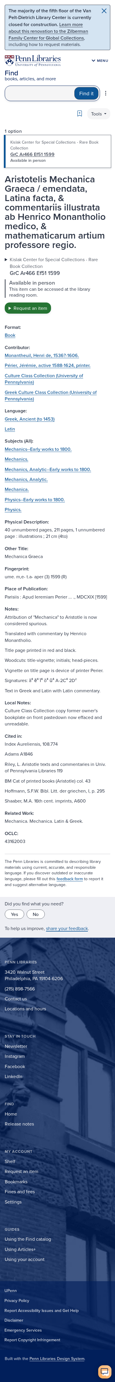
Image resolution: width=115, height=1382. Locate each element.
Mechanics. (16, 459)
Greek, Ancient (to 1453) (30, 419)
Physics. (13, 509)
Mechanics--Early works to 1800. (38, 449)
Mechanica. (17, 489)
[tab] (57, 151)
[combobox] (39, 93)
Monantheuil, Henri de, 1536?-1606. (42, 355)
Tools (97, 114)
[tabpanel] (57, 285)
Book (10, 335)
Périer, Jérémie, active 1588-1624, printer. (48, 365)
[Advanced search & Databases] (105, 93)
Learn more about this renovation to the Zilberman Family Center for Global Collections (48, 31)
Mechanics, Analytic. (26, 479)
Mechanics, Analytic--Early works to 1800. (48, 469)
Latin (10, 429)
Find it (86, 93)
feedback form (70, 879)
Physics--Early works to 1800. (35, 499)
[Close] (104, 11)
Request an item (30, 308)
